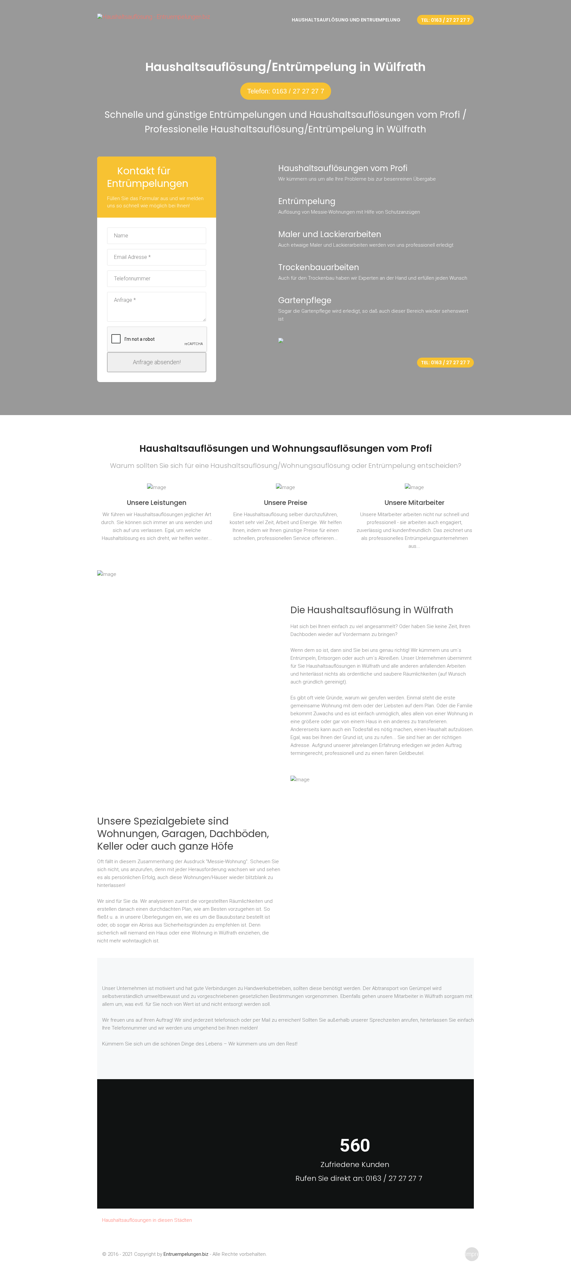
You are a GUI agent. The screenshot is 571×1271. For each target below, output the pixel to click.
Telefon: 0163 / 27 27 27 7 (285, 91)
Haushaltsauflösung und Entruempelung (346, 20)
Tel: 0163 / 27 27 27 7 (445, 20)
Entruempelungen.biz (186, 1254)
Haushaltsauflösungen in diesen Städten (147, 1220)
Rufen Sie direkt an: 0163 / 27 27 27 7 (358, 1178)
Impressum (472, 1254)
